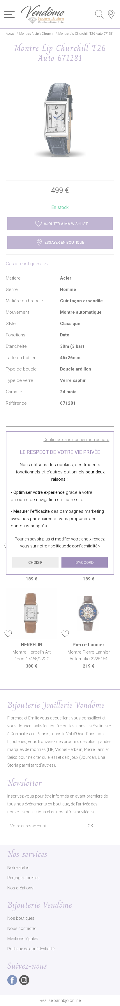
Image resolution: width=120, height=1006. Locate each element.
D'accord (84, 562)
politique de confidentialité (73, 546)
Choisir (35, 562)
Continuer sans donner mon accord (76, 439)
